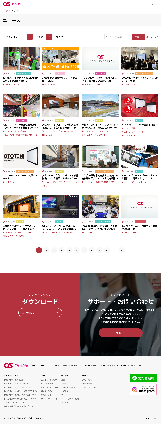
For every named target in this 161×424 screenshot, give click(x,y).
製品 (43, 375)
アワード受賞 (129, 128)
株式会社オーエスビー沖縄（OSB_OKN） (20, 395)
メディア (139, 120)
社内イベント (50, 84)
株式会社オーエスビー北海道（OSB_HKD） (21, 391)
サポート (120, 332)
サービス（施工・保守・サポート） (64, 182)
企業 (20, 84)
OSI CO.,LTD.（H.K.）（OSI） (15, 402)
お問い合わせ (86, 380)
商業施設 (24, 135)
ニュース (15, 11)
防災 (15, 84)
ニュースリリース (12, 131)
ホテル (64, 395)
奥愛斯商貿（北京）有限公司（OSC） (19, 406)
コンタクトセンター (89, 387)
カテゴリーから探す (49, 380)
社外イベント (129, 84)
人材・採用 (60, 73)
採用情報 (39, 418)
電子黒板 (61, 232)
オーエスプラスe (128, 135)
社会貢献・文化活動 (23, 73)
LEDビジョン (47, 135)
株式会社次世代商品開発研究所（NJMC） (20, 398)
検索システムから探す (50, 387)
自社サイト (143, 182)
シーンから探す (47, 383)
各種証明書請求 (87, 383)
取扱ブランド (46, 395)
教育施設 (23, 131)
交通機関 (64, 391)
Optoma (69, 232)
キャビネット (100, 135)
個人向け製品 (46, 391)
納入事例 (59, 120)
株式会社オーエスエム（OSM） (16, 383)
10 (107, 250)
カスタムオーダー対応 (50, 398)
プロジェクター (88, 135)
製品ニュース (100, 73)
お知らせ (9, 84)
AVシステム (68, 131)
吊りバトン (33, 135)
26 (122, 250)
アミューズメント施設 (11, 135)
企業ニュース (140, 222)
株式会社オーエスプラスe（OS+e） (18, 387)
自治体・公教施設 (68, 387)
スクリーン (97, 84)
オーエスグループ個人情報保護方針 (18, 418)
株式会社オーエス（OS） (14, 380)
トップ (5, 11)
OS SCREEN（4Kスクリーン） (133, 131)
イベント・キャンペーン (144, 73)
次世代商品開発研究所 (105, 182)
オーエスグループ (11, 375)
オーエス (135, 232)
